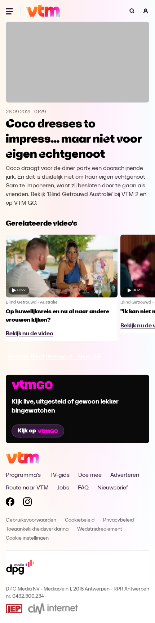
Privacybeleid (118, 520)
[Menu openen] (10, 10)
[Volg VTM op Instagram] (27, 503)
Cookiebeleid (79, 520)
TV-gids (59, 475)
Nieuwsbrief (112, 488)
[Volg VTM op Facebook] (10, 503)
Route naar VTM (27, 488)
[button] (145, 10)
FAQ (83, 488)
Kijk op (27, 431)
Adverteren (124, 475)
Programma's (23, 475)
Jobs (63, 488)
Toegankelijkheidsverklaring (37, 529)
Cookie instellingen (27, 538)
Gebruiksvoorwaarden (31, 520)
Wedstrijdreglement (99, 529)
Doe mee (90, 475)
